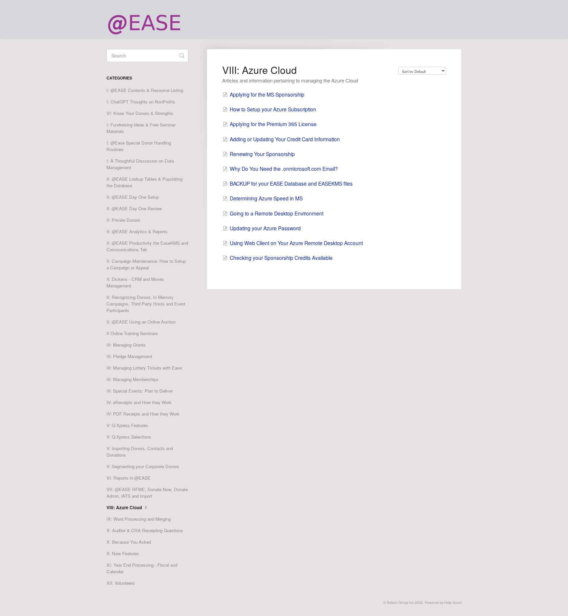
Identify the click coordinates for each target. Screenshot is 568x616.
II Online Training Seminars (132, 333)
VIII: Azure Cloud (124, 507)
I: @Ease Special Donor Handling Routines (138, 146)
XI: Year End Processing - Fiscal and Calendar (141, 568)
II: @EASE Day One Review (134, 208)
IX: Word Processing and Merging (138, 519)
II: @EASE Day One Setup (132, 197)
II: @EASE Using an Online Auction (141, 322)
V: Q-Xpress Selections (128, 437)
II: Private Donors (123, 220)
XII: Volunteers (120, 583)
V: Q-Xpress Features (127, 425)
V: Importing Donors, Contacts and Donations (139, 451)
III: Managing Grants (126, 345)
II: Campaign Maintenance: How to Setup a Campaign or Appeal (146, 264)
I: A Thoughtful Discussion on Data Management (140, 164)
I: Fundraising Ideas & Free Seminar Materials (141, 128)
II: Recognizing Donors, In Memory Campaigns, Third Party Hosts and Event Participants (145, 303)
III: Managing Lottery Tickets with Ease (144, 368)
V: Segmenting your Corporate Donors (142, 466)
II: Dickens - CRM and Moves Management (135, 282)
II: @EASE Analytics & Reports (137, 231)
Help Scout (453, 602)
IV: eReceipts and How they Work (139, 402)
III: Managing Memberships (132, 379)
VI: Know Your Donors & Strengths (139, 113)
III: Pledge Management (129, 356)
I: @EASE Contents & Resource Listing (144, 90)
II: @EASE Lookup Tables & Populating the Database (144, 182)
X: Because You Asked (128, 542)
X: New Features (122, 553)
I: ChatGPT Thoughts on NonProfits (140, 102)
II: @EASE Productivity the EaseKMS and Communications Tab (147, 246)
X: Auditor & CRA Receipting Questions (144, 530)
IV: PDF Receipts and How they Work (142, 414)
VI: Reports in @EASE (128, 478)
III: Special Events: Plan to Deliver (139, 391)
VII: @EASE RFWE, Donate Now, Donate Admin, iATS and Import (147, 492)
